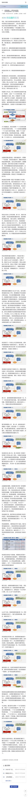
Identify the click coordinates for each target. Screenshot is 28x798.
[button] (25, 790)
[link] (2, 10)
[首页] (2, 10)
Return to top (24, 6)
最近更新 (7, 765)
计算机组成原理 (14, 10)
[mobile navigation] (25, 2)
